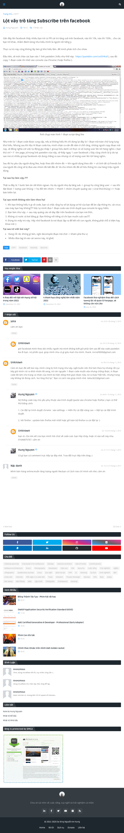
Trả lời (14, 333)
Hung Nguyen (26, 394)
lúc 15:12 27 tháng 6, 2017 (111, 466)
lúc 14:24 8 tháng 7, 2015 (111, 431)
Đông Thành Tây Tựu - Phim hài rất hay (37, 596)
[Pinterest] (44, 259)
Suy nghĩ (48, 573)
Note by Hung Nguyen (12, 711)
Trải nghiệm (105, 568)
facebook (23, 248)
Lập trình (38, 581)
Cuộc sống (92, 568)
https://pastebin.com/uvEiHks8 (91, 56)
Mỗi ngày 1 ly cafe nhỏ (35, 577)
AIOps (109, 577)
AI (76, 573)
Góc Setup (8, 581)
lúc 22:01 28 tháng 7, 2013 (111, 321)
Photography (39, 568)
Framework (62, 581)
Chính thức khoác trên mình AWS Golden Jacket (41, 648)
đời (115, 573)
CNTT (16, 14)
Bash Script (60, 573)
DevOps (50, 564)
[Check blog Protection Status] (33, 782)
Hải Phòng (20, 581)
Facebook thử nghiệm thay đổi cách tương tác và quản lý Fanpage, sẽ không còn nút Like (101, 300)
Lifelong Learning (11, 564)
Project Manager (73, 577)
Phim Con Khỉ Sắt (26, 635)
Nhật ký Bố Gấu (9, 716)
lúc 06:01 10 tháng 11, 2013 (110, 394)
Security (44, 248)
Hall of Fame (80, 564)
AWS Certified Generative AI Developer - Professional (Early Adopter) (51, 622)
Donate (71, 827)
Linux (39, 573)
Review (87, 577)
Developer (53, 568)
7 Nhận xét (38, 27)
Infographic (9, 573)
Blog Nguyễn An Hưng (70, 821)
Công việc (8, 577)
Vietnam (59, 577)
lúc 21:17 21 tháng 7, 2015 (111, 450)
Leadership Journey (26, 573)
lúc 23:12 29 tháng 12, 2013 (110, 343)
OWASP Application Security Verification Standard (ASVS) (45, 609)
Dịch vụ (60, 827)
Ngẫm (116, 568)
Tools (50, 577)
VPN (95, 577)
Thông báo (50, 581)
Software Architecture (13, 568)
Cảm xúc (64, 568)
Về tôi (51, 827)
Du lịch (93, 573)
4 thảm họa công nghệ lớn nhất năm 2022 (61, 299)
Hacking (33, 248)
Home (42, 827)
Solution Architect (64, 564)
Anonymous (19, 669)
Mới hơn (8, 526)
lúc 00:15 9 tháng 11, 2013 (111, 362)
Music (28, 568)
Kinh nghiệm (105, 573)
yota (13, 321)
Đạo (102, 577)
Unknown (24, 343)
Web (29, 581)
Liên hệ (81, 827)
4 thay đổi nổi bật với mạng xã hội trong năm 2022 (20, 299)
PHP (70, 573)
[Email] (50, 259)
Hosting (74, 581)
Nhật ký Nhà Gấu (10, 720)
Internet (19, 577)
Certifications (95, 564)
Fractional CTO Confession (33, 564)
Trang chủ (7, 14)
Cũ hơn (116, 526)
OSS (72, 568)
